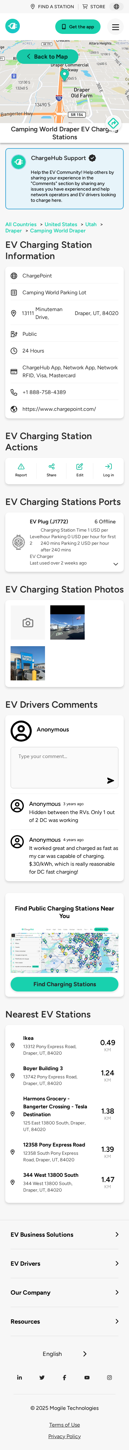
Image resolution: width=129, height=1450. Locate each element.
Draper (13, 230)
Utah (91, 224)
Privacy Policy (64, 1436)
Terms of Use (64, 1425)
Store (97, 7)
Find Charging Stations (64, 984)
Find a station (56, 7)
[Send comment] (110, 780)
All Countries (20, 224)
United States (61, 224)
